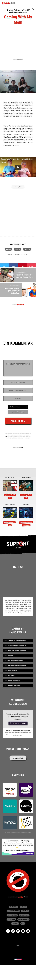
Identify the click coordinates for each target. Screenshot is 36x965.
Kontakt (25, 911)
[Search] (33, 9)
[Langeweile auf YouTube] (23, 931)
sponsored (24, 915)
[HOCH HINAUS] (18, 945)
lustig (17, 249)
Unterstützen (13, 911)
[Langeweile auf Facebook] (8, 931)
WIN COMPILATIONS (9, 477)
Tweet (4, 266)
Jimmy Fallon (19, 187)
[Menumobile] (28, 9)
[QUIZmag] (26, 806)
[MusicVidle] (10, 806)
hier (6, 436)
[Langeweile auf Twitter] (13, 931)
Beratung (11, 919)
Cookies (15, 923)
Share (13, 266)
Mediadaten (12, 915)
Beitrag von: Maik (18, 244)
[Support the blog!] (18, 545)
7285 (20, 897)
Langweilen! (18, 758)
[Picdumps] (10, 822)
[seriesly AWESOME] (26, 790)
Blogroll (14, 906)
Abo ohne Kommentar (18, 412)
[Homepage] (14, 3)
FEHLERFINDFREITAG (10, 504)
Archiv (23, 906)
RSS (22, 923)
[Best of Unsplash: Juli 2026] (26, 489)
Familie (27, 249)
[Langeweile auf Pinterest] (28, 931)
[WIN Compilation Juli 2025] (10, 489)
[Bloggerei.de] (18, 959)
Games (8, 249)
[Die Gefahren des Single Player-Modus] (26, 517)
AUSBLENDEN (20, 59)
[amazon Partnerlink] (10, 790)
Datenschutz (23, 919)
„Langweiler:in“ (16, 716)
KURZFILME (26, 504)
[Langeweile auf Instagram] (18, 931)
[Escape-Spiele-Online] (26, 822)
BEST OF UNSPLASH (26, 477)
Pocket (31, 266)
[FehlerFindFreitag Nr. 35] (10, 517)
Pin (23, 266)
